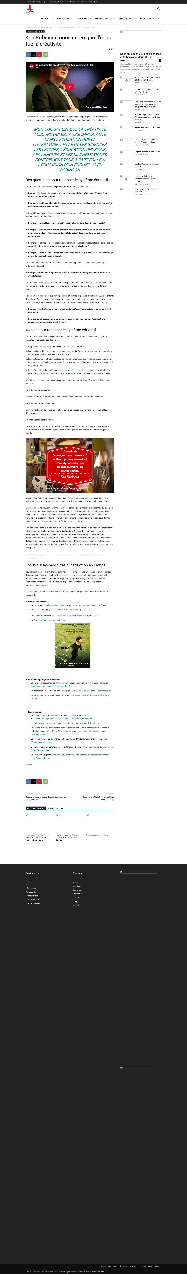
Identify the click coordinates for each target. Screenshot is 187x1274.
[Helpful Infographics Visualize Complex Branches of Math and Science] (70, 823)
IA (53, 19)
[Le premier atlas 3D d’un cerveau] (126, 154)
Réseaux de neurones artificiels (97, 835)
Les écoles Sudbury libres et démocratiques (91, 691)
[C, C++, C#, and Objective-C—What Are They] (126, 91)
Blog (90, 2)
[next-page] (31, 845)
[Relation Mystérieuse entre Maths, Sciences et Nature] (126, 142)
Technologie (83, 19)
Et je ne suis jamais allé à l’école (69, 615)
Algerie (45, 2)
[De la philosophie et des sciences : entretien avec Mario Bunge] (140, 40)
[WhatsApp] (45, 54)
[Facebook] (28, 54)
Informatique (64, 19)
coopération (106, 351)
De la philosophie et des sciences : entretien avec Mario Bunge (140, 55)
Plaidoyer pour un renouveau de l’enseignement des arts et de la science (66, 723)
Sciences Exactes (103, 19)
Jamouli (96, 2)
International (54, 2)
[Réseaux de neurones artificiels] (100, 823)
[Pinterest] (39, 54)
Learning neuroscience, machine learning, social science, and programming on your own (37, 837)
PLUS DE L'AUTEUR (55, 809)
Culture (84, 2)
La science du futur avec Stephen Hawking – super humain (145, 178)
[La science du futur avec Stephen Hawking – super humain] (126, 179)
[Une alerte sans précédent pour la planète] (126, 191)
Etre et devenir (45, 620)
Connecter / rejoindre (33, 2)
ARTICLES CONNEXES (36, 809)
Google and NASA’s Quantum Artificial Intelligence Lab (98, 798)
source (29, 764)
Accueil (44, 19)
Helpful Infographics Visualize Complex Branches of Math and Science (67, 837)
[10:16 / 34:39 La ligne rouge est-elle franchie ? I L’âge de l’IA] (126, 80)
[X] (34, 54)
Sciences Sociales (148, 19)
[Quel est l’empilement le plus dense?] (126, 167)
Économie (64, 2)
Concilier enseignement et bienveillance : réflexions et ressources (64, 718)
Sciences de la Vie (126, 19)
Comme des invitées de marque (68, 609)
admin (122, 60)
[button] (158, 9)
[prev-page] (27, 845)
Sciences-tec (74, 2)
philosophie (31, 501)
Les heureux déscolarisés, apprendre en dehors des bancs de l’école (75, 605)
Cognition (50, 28)
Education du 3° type (41, 742)
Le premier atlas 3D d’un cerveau (148, 152)
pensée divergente (76, 370)
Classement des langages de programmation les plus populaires (46, 798)
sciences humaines (84, 498)
